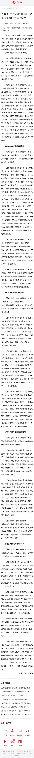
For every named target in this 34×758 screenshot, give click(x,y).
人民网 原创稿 (25, 23)
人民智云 (12, 745)
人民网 (2, 8)
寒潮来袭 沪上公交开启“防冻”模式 (12, 695)
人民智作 (20, 745)
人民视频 (5, 745)
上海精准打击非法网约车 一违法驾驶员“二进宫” (16, 688)
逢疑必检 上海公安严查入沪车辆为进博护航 (15, 707)
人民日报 (5, 735)
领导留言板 (27, 735)
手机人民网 (19, 735)
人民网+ (12, 735)
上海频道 (8, 8)
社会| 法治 (16, 8)
